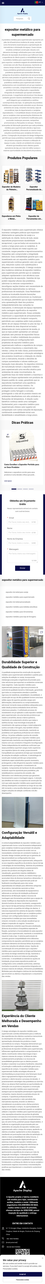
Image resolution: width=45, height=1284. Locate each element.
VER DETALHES (11, 175)
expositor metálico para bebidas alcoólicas (21, 607)
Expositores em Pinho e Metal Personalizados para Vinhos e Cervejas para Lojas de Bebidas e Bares (11, 217)
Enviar (22, 568)
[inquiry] (41, 632)
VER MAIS (8, 481)
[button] (14, 489)
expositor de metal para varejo (17, 592)
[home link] (22, 11)
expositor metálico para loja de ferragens (21, 617)
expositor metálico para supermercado (20, 597)
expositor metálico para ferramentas (19, 612)
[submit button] (29, 18)
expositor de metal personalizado (18, 602)
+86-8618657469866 (13, 1247)
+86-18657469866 (12, 1239)
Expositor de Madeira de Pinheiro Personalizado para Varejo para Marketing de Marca (11, 188)
